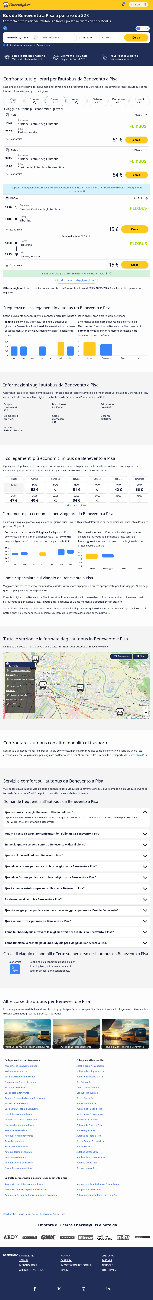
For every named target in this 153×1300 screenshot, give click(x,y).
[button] (35, 659)
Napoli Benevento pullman (18, 1114)
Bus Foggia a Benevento (17, 1092)
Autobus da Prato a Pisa (88, 1135)
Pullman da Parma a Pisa (89, 1125)
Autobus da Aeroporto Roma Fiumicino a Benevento (31, 1195)
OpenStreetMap (132, 718)
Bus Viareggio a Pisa (86, 1168)
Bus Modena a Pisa (86, 1103)
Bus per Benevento (41, 1214)
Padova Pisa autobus (87, 1119)
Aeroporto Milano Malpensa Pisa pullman (97, 1184)
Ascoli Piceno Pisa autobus (90, 1065)
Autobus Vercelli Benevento (19, 1162)
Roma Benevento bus (15, 1141)
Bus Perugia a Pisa (85, 1130)
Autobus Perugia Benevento (19, 1135)
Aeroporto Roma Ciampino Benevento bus (26, 1189)
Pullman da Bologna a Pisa (90, 1071)
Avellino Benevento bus (17, 1071)
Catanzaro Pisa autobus (88, 1087)
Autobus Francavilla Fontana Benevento (25, 1098)
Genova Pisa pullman (87, 1092)
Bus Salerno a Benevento (17, 1146)
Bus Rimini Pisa (84, 1146)
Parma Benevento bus (16, 1130)
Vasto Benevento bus (15, 1157)
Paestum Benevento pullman (19, 1125)
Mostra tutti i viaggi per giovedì (78, 280)
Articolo (107, 1265)
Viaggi (65, 1270)
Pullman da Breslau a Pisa (89, 1076)
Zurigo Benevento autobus (18, 1168)
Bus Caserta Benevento (16, 1087)
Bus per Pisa (59, 1214)
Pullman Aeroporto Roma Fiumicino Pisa (97, 1195)
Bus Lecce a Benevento (16, 1103)
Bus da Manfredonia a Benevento (22, 1108)
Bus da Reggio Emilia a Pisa (90, 1141)
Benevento (122, 656)
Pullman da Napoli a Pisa (89, 1108)
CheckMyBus (9, 1214)
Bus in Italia (24, 1214)
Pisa (141, 656)
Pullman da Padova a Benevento (21, 1119)
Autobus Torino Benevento (18, 1151)
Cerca (136, 140)
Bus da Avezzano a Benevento (20, 1076)
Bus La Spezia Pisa (85, 1098)
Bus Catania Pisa (84, 1082)
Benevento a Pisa (137, 755)
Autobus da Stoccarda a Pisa (90, 1157)
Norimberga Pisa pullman (89, 1114)
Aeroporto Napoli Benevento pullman (24, 1184)
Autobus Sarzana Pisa (87, 1151)
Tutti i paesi (109, 1270)
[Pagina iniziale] (16, 4)
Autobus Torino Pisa (86, 1162)
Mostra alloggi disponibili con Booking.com (28, 45)
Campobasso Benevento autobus (21, 1082)
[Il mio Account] (122, 4)
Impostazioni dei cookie (76, 1265)
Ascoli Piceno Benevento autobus (22, 1065)
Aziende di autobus (31, 1270)
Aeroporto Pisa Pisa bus (88, 1189)
